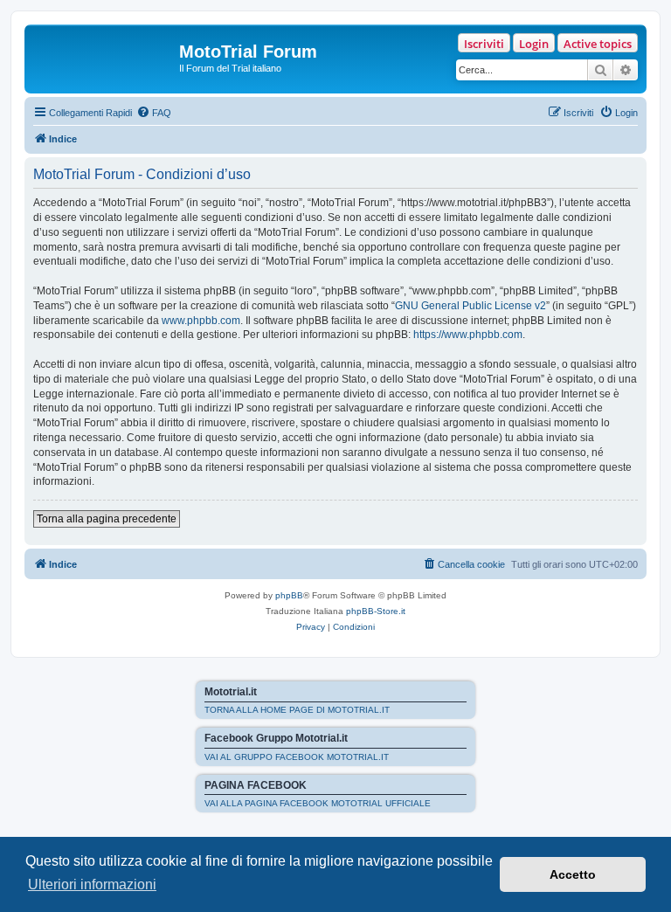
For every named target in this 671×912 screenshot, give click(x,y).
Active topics (598, 44)
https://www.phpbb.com (467, 334)
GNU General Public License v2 (470, 306)
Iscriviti (484, 44)
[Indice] (104, 57)
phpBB (289, 595)
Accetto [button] (573, 874)
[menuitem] (153, 112)
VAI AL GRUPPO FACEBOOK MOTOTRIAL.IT (296, 757)
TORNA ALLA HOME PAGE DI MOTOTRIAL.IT (297, 710)
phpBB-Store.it (375, 611)
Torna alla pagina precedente (106, 519)
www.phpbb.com (201, 320)
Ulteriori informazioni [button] (92, 884)
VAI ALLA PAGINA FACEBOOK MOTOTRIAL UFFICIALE (317, 803)
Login (534, 44)
